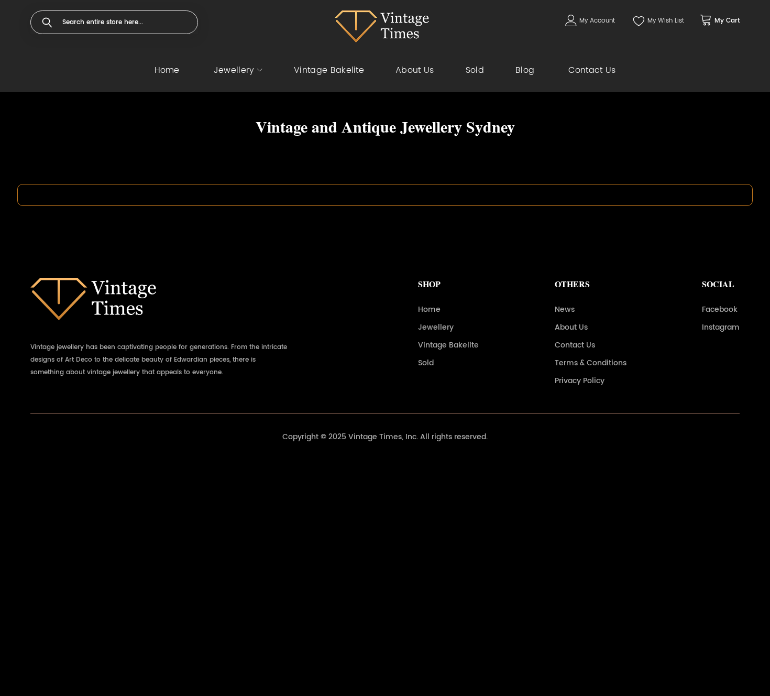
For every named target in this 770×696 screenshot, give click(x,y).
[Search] (47, 22)
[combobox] (114, 22)
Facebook (720, 309)
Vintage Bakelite (448, 345)
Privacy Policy (579, 381)
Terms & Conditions (590, 363)
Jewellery (436, 327)
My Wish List (665, 21)
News (565, 309)
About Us (571, 327)
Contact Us (575, 345)
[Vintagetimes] (382, 26)
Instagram (721, 327)
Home (429, 309)
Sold (426, 363)
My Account (597, 21)
